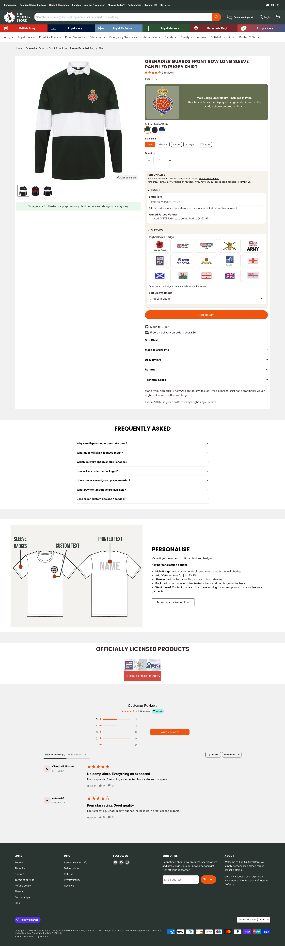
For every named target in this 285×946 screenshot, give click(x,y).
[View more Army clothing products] (24, 28)
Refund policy (23, 885)
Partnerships (134, 5)
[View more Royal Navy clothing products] (71, 28)
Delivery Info (71, 868)
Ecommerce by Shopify (36, 936)
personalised (240, 866)
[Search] (216, 17)
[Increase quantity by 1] (170, 160)
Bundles (76, 5)
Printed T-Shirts (249, 37)
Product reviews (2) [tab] (55, 754)
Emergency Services (122, 37)
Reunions (20, 862)
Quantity (150, 153)
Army (8, 37)
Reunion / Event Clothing (33, 5)
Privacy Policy (72, 879)
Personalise (10, 5)
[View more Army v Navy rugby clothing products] (261, 28)
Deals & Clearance (59, 5)
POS (17, 936)
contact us (244, 181)
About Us (20, 868)
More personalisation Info (173, 602)
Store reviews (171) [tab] (78, 754)
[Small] (151, 148)
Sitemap (19, 891)
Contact (19, 874)
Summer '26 (150, 5)
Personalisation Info (75, 862)
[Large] (177, 148)
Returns (68, 874)
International (150, 37)
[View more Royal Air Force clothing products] (118, 28)
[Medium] (164, 148)
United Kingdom (252, 919)
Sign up (208, 879)
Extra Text (155, 196)
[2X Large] (205, 148)
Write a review (170, 732)
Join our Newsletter (94, 5)
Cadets (169, 37)
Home (18, 48)
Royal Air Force (49, 37)
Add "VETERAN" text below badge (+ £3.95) (182, 218)
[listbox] (206, 298)
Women (201, 37)
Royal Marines (74, 37)
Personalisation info (209, 178)
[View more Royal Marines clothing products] (166, 28)
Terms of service (24, 879)
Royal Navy (25, 37)
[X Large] (190, 148)
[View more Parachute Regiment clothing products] (214, 28)
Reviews (165, 5)
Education (96, 37)
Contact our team (183, 587)
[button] (265, 17)
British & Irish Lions (222, 37)
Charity (185, 37)
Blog (17, 903)
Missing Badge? (116, 5)
